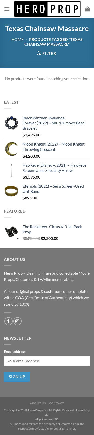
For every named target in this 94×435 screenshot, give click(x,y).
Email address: (15, 351)
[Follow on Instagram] (17, 321)
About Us (38, 403)
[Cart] (87, 8)
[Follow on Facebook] (8, 321)
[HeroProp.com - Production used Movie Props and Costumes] (47, 9)
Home (17, 39)
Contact (56, 403)
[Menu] (7, 9)
